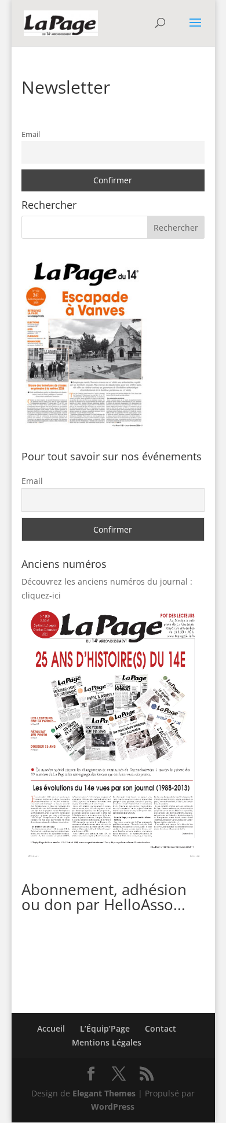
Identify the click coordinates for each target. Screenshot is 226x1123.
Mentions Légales (106, 1042)
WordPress (112, 1106)
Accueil (51, 1028)
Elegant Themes (104, 1093)
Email (30, 134)
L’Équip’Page (105, 1028)
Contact (160, 1028)
